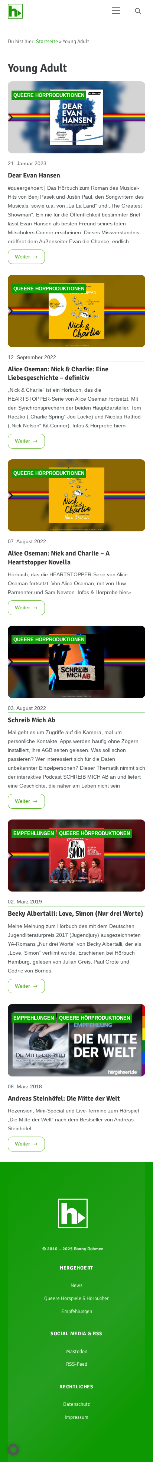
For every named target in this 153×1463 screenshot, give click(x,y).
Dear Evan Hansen (34, 184)
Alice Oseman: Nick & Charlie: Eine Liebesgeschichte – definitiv (58, 419)
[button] (13, 1449)
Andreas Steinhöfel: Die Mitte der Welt (64, 1261)
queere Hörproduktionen (48, 102)
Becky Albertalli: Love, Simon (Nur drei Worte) (75, 1054)
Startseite (47, 43)
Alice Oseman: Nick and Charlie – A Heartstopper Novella (59, 634)
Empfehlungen (33, 972)
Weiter (24, 297)
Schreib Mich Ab (31, 823)
